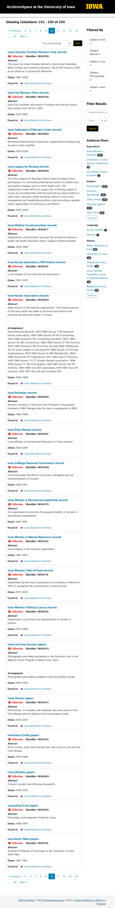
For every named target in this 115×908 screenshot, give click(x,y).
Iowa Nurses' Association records (28, 296)
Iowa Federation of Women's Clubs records (35, 130)
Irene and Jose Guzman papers (27, 644)
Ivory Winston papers (21, 772)
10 (51, 30)
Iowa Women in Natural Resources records (34, 537)
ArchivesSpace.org (53, 900)
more (91, 218)
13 (70, 30)
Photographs (96, 186)
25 (14, 36)
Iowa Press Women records (24, 430)
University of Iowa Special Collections (97, 163)
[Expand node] (112, 15)
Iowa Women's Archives (37, 83)
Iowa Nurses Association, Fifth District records (36, 262)
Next (24, 36)
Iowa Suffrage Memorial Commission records (36, 463)
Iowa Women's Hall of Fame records (30, 570)
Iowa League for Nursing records (28, 167)
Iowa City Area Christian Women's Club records (37, 52)
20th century (96, 199)
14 (76, 30)
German (92, 234)
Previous (14, 30)
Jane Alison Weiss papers (23, 839)
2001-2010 (95, 212)
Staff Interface (26, 900)
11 (58, 30)
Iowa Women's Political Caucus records (32, 607)
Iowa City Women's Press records (28, 93)
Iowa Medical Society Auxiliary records (32, 225)
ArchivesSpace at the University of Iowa (41, 7)
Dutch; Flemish (96, 229)
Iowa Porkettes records (22, 393)
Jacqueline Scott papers (23, 805)
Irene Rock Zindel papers (23, 735)
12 (64, 30)
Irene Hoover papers (21, 698)
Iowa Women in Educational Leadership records (38, 500)
